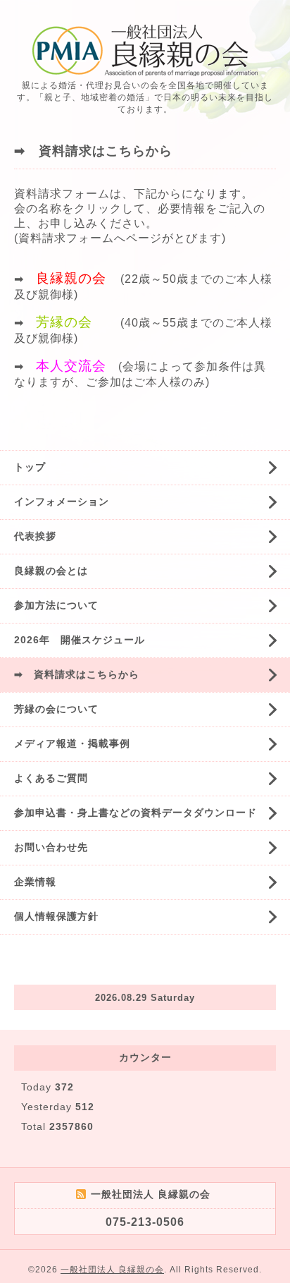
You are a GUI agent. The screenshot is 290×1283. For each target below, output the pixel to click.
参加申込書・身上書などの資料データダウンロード (135, 812)
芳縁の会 (64, 322)
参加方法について (56, 605)
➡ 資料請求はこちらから (76, 674)
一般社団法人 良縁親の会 (112, 1270)
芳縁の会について (56, 709)
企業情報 (35, 881)
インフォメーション (61, 501)
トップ (30, 467)
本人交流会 (71, 365)
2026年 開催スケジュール (79, 639)
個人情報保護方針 (56, 916)
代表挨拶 (35, 536)
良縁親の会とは (51, 570)
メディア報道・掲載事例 (72, 743)
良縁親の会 (71, 278)
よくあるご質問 (51, 778)
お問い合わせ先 (51, 847)
